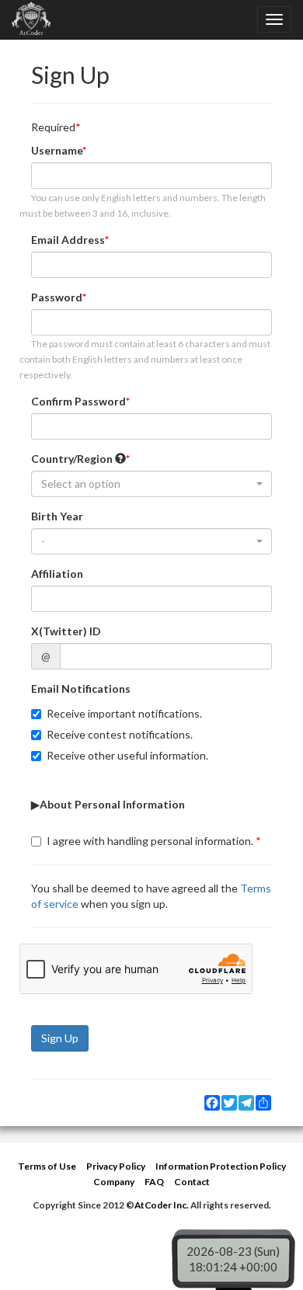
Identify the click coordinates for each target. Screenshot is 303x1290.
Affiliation (57, 573)
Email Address (68, 239)
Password (56, 297)
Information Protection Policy (220, 1166)
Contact (192, 1181)
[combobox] (151, 484)
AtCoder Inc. (161, 1205)
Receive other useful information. (127, 755)
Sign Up (59, 1038)
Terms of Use (47, 1166)
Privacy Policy (115, 1166)
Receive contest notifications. (120, 734)
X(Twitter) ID (66, 631)
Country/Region (73, 458)
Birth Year (57, 516)
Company (113, 1181)
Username (56, 150)
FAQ (154, 1181)
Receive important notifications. (124, 713)
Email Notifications (81, 688)
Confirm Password (78, 401)
